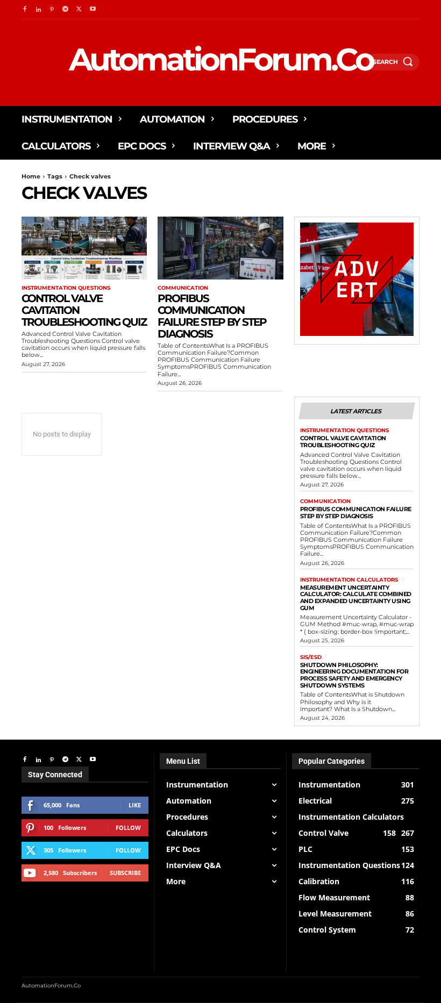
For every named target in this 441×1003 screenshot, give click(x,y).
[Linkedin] (38, 9)
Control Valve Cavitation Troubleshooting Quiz (343, 441)
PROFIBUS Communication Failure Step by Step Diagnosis (212, 316)
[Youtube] (93, 9)
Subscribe (125, 873)
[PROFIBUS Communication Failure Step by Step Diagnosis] (220, 248)
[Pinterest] (52, 9)
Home (31, 176)
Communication (183, 288)
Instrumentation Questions (66, 288)
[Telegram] (65, 9)
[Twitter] (79, 9)
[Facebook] (24, 9)
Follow (128, 827)
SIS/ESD (311, 657)
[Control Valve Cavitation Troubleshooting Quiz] (84, 248)
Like (135, 805)
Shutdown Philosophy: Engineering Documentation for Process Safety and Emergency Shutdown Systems (354, 675)
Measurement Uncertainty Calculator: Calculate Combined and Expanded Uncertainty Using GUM (355, 598)
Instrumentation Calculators (349, 580)
